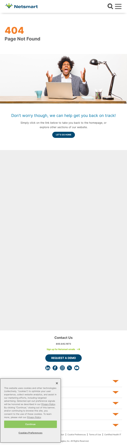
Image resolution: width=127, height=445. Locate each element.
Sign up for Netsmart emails (61, 349)
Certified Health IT (112, 434)
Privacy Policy (48, 404)
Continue (30, 424)
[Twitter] (69, 367)
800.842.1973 (63, 343)
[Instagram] (62, 367)
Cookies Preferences (30, 432)
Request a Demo (63, 358)
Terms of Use (95, 434)
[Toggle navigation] (118, 6)
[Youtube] (76, 367)
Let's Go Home (63, 134)
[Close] (57, 383)
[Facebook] (55, 367)
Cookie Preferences (76, 434)
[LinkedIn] (47, 367)
